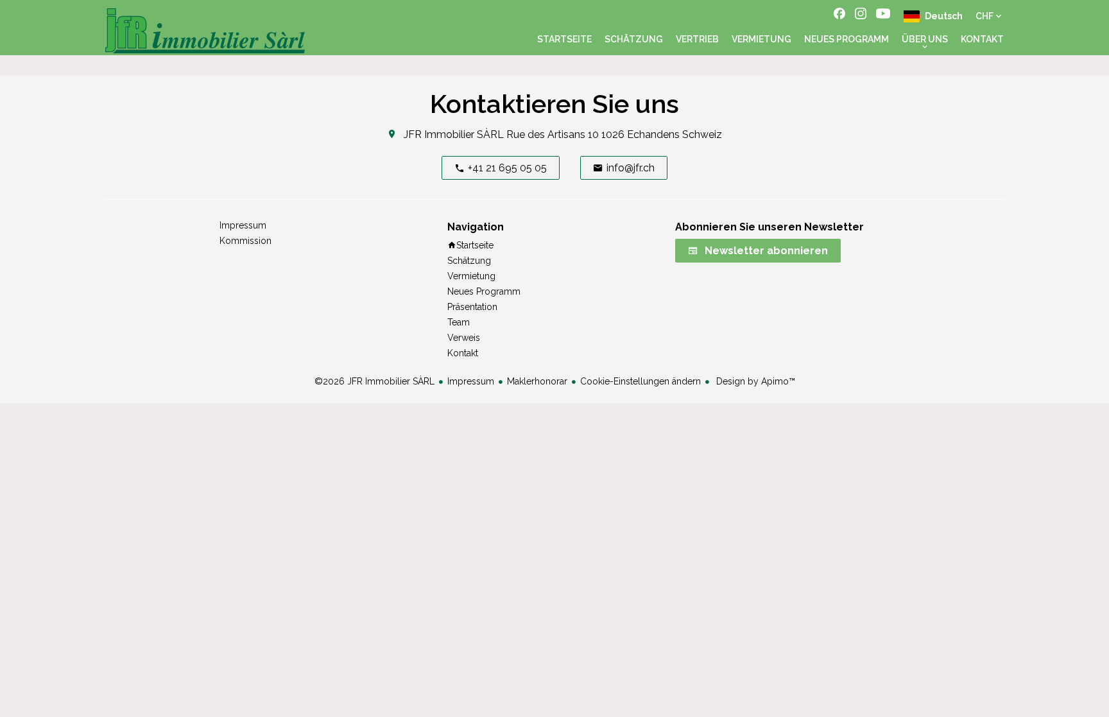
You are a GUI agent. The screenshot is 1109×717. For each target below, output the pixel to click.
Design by (754, 381)
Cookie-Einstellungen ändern (640, 381)
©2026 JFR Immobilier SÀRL (374, 381)
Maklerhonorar (537, 381)
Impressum (470, 381)
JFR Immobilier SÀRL (454, 134)
